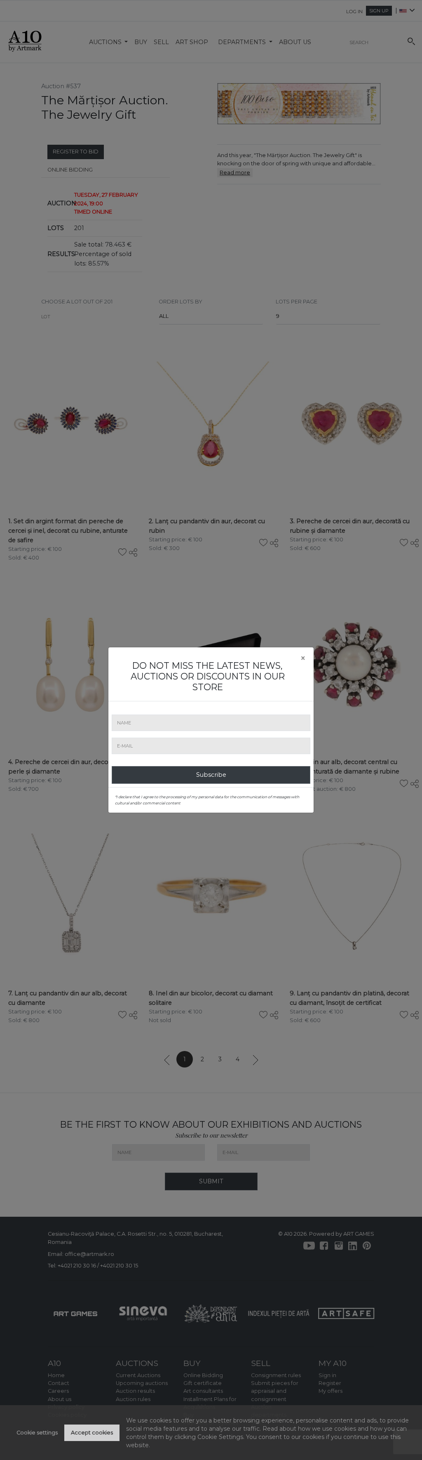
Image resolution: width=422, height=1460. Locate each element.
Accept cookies (92, 1432)
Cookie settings (37, 1432)
